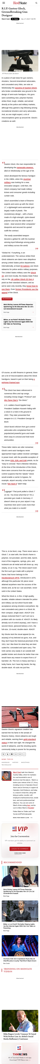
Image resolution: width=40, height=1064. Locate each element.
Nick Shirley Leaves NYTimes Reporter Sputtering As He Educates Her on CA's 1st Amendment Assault (18, 891)
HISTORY (15, 762)
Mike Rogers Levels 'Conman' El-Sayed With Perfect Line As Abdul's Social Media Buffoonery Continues (19, 1036)
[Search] (36, 3)
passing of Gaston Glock (26, 88)
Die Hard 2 (12, 484)
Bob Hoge (6, 896)
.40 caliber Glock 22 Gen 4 (22, 279)
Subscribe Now (20, 853)
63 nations (25, 266)
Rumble (31, 808)
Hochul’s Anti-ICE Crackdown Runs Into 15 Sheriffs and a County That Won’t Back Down (19, 960)
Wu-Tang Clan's (11, 400)
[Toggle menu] (4, 3)
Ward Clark (6, 19)
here (28, 805)
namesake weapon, (25, 168)
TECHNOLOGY (6, 765)
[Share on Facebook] (11, 754)
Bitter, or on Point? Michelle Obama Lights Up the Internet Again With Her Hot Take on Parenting (19, 926)
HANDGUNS (6, 762)
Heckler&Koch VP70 (10, 578)
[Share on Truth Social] (7, 754)
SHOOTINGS (25, 762)
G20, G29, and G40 (18, 460)
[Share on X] (3, 754)
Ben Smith (6, 963)
